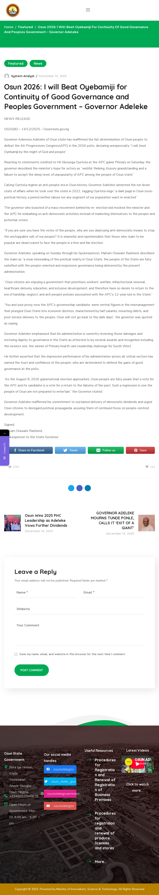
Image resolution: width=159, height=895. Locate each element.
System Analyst (22, 76)
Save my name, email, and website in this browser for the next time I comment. (72, 654)
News (38, 63)
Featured (25, 27)
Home (8, 27)
